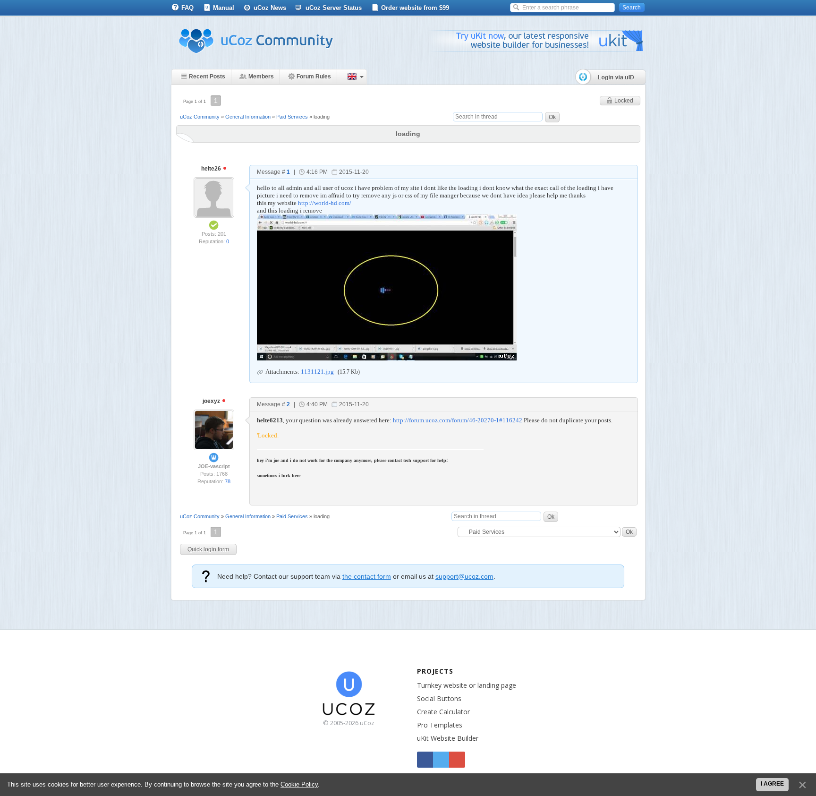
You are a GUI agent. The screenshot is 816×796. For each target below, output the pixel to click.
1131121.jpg (317, 371)
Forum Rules (314, 76)
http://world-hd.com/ (324, 202)
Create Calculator (443, 711)
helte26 (211, 168)
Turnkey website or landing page (466, 685)
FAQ (187, 7)
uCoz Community (200, 117)
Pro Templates (439, 724)
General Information (248, 117)
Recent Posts (207, 76)
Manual (223, 7)
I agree (772, 783)
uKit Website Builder (447, 738)
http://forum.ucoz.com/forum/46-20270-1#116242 (457, 420)
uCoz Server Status (334, 7)
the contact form (366, 576)
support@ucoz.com (464, 576)
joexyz (212, 401)
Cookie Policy (299, 784)
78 (227, 481)
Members (261, 76)
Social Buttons (439, 698)
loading (322, 117)
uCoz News (270, 7)
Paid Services (292, 117)
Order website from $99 (415, 7)
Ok (552, 117)
